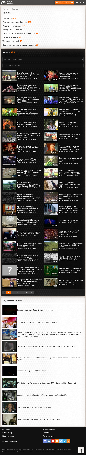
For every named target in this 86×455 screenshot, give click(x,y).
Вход (58, 2)
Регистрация (68, 2)
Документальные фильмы (16, 22)
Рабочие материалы (13, 26)
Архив (5, 9)
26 (27, 293)
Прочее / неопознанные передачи (21, 45)
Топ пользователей (9, 441)
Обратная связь (8, 436)
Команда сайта (49, 429)
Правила (46, 433)
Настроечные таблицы (14, 30)
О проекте (6, 429)
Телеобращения (11, 37)
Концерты (9, 18)
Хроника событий (12, 41)
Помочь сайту (7, 433)
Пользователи (48, 436)
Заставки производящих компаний (20, 33)
